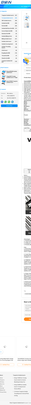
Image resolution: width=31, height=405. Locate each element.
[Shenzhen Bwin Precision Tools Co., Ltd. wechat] (9, 102)
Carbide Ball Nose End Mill (9, 28)
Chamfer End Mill (9, 58)
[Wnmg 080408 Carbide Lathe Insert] (3, 72)
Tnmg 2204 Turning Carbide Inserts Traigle (11, 77)
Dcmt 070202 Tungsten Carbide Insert (11, 82)
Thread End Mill (9, 55)
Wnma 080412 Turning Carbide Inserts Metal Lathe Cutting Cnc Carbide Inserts (10, 360)
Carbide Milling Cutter (9, 36)
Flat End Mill (9, 25)
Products (2, 380)
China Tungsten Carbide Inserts (17, 402)
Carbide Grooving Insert (9, 44)
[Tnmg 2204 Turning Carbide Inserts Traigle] (3, 77)
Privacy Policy (3, 392)
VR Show (2, 382)
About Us (2, 384)
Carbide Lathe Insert (9, 41)
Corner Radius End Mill (9, 31)
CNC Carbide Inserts (9, 20)
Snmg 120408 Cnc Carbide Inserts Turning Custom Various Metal (20, 386)
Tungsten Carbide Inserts (9, 15)
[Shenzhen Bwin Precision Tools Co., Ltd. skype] (12, 102)
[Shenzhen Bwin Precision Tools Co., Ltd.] (6, 2)
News (1, 386)
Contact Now (9, 105)
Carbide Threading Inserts (9, 47)
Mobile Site (2, 390)
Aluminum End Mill (9, 33)
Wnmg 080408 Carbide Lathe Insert (11, 72)
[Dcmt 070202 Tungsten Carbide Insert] (3, 82)
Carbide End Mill (9, 23)
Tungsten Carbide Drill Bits (9, 61)
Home (1, 377)
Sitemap (2, 388)
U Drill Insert (9, 50)
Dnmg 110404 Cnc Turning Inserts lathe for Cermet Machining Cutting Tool (20, 380)
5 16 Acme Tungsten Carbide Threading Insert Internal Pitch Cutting (21, 393)
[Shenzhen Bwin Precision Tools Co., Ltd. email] (2, 102)
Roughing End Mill (9, 53)
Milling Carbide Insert (9, 38)
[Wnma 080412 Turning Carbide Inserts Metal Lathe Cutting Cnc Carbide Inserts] (11, 346)
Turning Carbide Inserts (9, 18)
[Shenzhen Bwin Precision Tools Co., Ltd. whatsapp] (5, 102)
